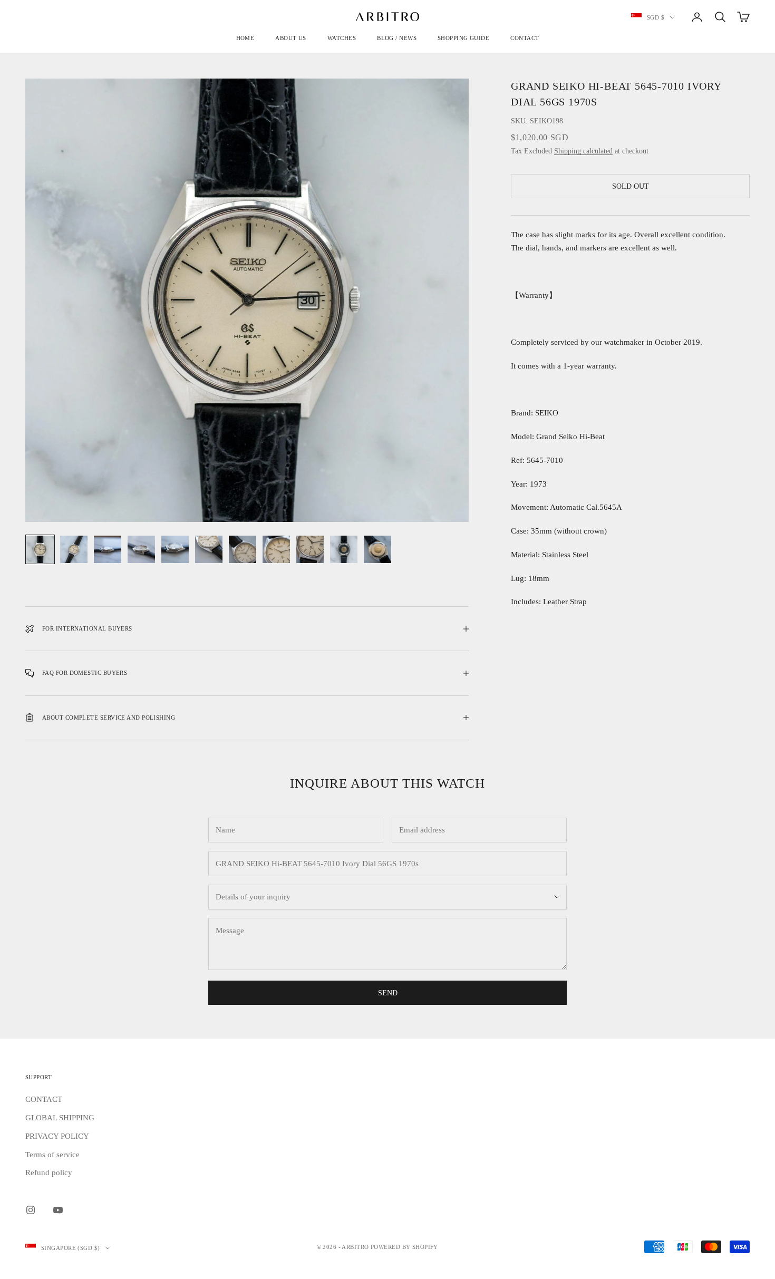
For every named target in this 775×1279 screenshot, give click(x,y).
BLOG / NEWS (396, 38)
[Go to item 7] (242, 549)
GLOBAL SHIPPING (59, 1117)
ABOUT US (290, 38)
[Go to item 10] (344, 549)
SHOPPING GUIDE (463, 38)
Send (388, 993)
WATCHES (341, 38)
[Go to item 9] (310, 549)
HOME (245, 38)
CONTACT (524, 38)
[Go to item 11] (377, 549)
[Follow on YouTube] (58, 1210)
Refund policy (48, 1172)
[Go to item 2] (74, 549)
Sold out (630, 186)
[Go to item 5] (175, 549)
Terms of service (52, 1154)
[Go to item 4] (141, 549)
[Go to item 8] (276, 549)
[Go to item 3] (107, 549)
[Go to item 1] (40, 549)
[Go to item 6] (209, 549)
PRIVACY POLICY (57, 1136)
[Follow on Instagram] (30, 1210)
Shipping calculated (583, 151)
